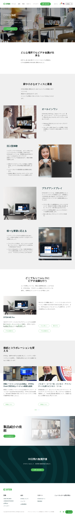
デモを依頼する (9, 331)
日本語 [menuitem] (68, 3)
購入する (24, 29)
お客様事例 (23, 504)
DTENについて (24, 498)
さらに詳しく (9, 325)
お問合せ (5, 503)
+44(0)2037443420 (8, 501)
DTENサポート (41, 498)
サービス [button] (14, 3)
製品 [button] (8, 3)
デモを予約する (10, 29)
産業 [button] (19, 3)
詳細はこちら (28, 404)
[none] (69, 4)
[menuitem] (69, 4)
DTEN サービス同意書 (49, 511)
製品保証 (40, 501)
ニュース (23, 501)
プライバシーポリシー (32, 511)
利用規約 (41, 511)
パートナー (35, 3)
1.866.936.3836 (7, 498)
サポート (29, 3)
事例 (23, 3)
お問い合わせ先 (45, 4)
